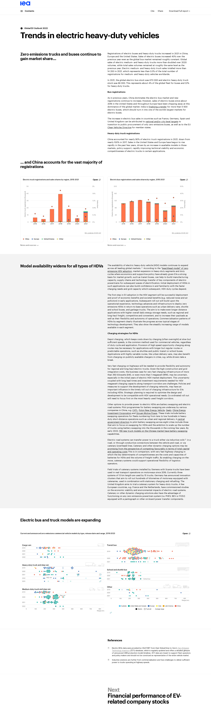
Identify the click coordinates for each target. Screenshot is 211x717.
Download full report (178, 11)
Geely (168, 410)
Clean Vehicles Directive (119, 127)
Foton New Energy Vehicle (152, 410)
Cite (152, 11)
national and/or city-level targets (162, 122)
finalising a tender (158, 107)
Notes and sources (28, 245)
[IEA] (25, 5)
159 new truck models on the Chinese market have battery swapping (153, 431)
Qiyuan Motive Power (146, 413)
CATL (135, 410)
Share (160, 11)
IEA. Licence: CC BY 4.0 (93, 233)
